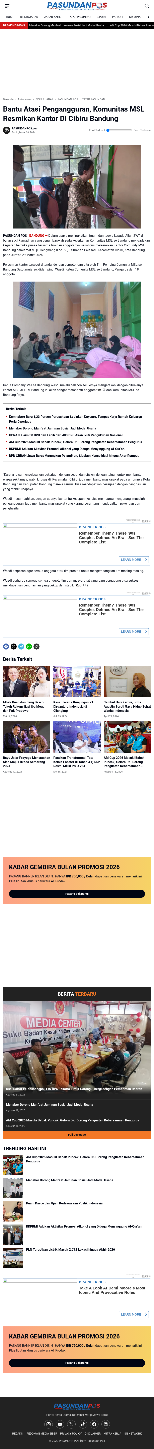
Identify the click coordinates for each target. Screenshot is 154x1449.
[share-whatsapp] (44, 647)
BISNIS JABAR (29, 16)
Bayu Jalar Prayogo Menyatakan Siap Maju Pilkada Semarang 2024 (26, 762)
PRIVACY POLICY (71, 1433)
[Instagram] (48, 1424)
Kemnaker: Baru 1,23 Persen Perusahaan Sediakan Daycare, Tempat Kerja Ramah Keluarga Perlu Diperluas (75, 419)
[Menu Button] (7, 6)
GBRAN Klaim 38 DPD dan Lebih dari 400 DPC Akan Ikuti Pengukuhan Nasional (66, 435)
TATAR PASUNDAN (79, 16)
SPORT (101, 16)
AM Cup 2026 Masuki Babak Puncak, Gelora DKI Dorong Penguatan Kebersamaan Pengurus (75, 442)
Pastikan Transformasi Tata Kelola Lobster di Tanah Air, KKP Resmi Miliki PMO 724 (76, 762)
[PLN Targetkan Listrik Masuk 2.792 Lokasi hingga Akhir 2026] (13, 1258)
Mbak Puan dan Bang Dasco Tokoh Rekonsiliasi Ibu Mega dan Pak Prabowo (24, 706)
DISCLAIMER (93, 1433)
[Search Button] (147, 6)
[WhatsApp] (29, 647)
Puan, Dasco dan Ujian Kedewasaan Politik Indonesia (64, 1203)
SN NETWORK (133, 1433)
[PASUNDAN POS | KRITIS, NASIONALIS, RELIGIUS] (77, 6)
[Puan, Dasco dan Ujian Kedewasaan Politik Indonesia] (13, 1211)
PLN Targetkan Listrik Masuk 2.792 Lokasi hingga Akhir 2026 (70, 1249)
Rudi (79, 585)
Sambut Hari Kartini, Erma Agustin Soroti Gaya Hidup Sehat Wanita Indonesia (127, 706)
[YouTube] (60, 1424)
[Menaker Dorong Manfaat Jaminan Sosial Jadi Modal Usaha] (13, 1188)
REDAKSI (17, 1433)
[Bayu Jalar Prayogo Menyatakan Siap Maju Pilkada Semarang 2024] (26, 737)
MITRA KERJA (112, 1433)
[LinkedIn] (105, 1424)
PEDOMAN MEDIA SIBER (41, 1433)
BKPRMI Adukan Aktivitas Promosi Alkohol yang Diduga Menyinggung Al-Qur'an (67, 449)
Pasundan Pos (96, 1440)
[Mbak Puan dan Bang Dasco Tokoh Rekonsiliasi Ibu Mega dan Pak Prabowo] (26, 681)
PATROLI (117, 16)
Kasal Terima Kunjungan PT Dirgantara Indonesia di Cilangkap (73, 706)
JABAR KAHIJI (53, 16)
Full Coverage (77, 1134)
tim (99, 390)
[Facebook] (6, 647)
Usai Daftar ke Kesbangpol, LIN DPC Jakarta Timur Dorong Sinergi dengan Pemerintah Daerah (74, 1089)
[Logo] (77, 1406)
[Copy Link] (36, 647)
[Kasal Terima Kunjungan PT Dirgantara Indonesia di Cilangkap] (77, 681)
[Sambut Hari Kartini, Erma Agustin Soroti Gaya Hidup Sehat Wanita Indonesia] (127, 681)
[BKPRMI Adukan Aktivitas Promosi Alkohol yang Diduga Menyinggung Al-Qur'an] (13, 1235)
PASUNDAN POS (69, 1440)
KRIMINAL (135, 16)
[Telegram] (21, 647)
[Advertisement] (77, 63)
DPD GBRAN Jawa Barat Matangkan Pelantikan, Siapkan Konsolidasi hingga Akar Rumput (74, 456)
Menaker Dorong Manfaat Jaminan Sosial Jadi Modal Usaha (45, 25)
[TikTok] (83, 1424)
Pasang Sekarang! (77, 893)
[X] (14, 647)
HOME (10, 16)
